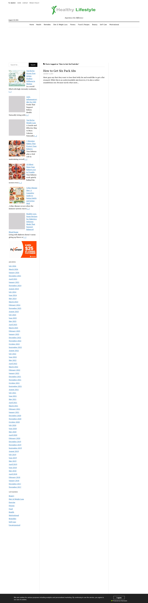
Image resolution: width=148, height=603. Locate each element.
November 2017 (15, 487)
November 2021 (15, 380)
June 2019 (13, 458)
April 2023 (13, 324)
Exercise (12, 502)
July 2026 (12, 266)
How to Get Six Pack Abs (59, 71)
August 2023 (14, 311)
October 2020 (14, 422)
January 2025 (14, 282)
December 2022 (15, 337)
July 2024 (12, 292)
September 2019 (15, 448)
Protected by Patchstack (120, 601)
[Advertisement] (74, 44)
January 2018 (14, 480)
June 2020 (13, 428)
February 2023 (14, 331)
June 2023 (13, 318)
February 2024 (14, 305)
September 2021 (15, 386)
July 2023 (12, 315)
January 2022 (14, 373)
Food (11, 509)
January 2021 (14, 412)
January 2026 (14, 272)
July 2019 (12, 454)
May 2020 (12, 432)
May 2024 (12, 298)
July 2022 (12, 354)
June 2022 (13, 357)
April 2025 (13, 279)
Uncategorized (14, 525)
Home (19, 3)
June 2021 (13, 396)
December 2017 (15, 484)
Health (38, 24)
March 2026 (13, 269)
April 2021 (13, 402)
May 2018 (12, 471)
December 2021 (15, 376)
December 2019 (15, 441)
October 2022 (14, 344)
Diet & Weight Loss (60, 24)
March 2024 (13, 302)
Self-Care (103, 24)
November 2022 (15, 341)
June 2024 (13, 295)
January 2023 (14, 334)
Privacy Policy (34, 3)
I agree (119, 597)
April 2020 (13, 435)
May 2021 (12, 399)
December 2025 (15, 276)
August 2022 (14, 350)
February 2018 (14, 477)
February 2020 (14, 438)
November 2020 (15, 419)
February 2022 (14, 370)
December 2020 (15, 415)
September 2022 (15, 347)
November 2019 (15, 445)
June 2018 (13, 467)
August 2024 (14, 289)
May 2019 (12, 461)
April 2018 (13, 474)
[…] (10, 91)
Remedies (47, 24)
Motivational (114, 24)
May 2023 (12, 321)
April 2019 (13, 464)
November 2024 (15, 285)
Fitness (72, 24)
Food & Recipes (83, 24)
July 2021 (12, 393)
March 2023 (13, 328)
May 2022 (12, 360)
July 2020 (12, 425)
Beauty (94, 24)
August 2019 (14, 451)
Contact (25, 3)
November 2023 (15, 308)
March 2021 (13, 406)
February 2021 (14, 409)
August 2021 (14, 389)
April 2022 (13, 363)
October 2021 (14, 383)
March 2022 (13, 367)
